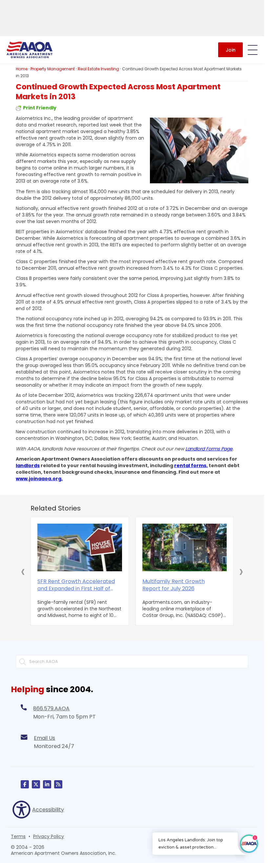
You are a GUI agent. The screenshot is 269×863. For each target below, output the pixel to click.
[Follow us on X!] (36, 784)
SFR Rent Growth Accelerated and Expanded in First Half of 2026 (76, 585)
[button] (23, 571)
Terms (18, 836)
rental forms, (191, 465)
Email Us (44, 738)
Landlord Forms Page (209, 448)
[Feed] (58, 784)
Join (231, 50)
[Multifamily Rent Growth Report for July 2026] (184, 547)
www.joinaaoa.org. (39, 478)
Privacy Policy (48, 836)
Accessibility (48, 809)
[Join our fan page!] (25, 784)
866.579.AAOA (51, 708)
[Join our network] (47, 784)
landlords (28, 465)
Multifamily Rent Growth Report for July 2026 (173, 585)
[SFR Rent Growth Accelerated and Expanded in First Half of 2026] (79, 547)
